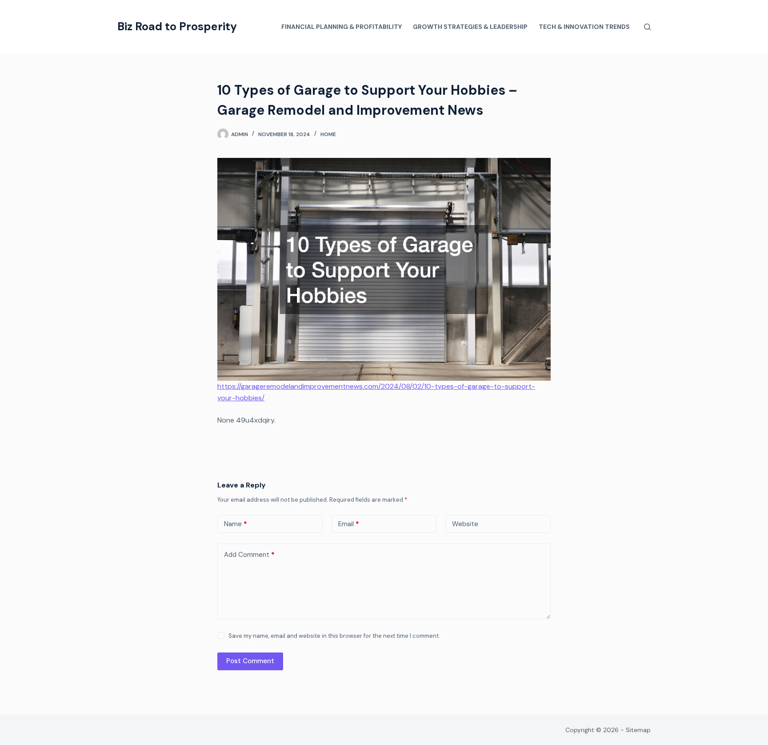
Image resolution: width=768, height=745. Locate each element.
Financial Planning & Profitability (341, 27)
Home (328, 134)
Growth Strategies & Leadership (470, 27)
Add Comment (249, 554)
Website (465, 523)
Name (235, 523)
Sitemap (638, 730)
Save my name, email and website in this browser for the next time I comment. (334, 636)
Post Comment (250, 660)
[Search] (647, 27)
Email (348, 523)
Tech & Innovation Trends (584, 27)
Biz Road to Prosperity (177, 26)
